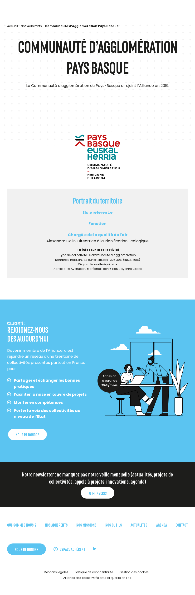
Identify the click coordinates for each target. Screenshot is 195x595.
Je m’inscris (97, 492)
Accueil (12, 26)
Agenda (161, 524)
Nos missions (86, 524)
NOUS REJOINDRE (27, 434)
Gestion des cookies (134, 572)
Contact (182, 524)
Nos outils (113, 524)
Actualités (139, 524)
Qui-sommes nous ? (21, 524)
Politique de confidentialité (94, 572)
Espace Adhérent (72, 549)
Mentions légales (56, 572)
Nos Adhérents (31, 26)
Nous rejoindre (26, 549)
